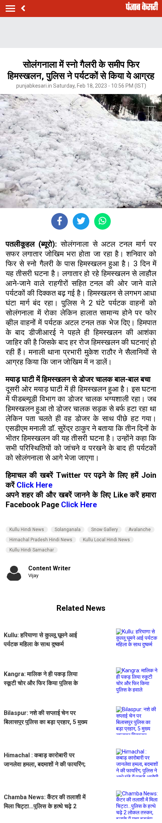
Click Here (34, 484)
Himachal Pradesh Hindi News (40, 539)
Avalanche (139, 529)
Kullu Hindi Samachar (31, 550)
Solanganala (68, 529)
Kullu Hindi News (26, 529)
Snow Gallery (104, 529)
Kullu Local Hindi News (106, 539)
